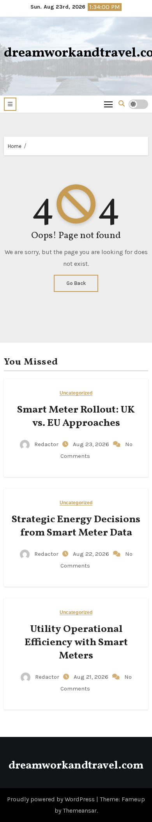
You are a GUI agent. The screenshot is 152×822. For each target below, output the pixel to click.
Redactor (46, 444)
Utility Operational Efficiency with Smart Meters (76, 642)
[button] (10, 104)
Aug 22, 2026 (92, 553)
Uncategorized (76, 393)
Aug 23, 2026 (92, 444)
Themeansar (80, 810)
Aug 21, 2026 (92, 676)
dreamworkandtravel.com (76, 765)
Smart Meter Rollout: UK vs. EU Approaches (76, 416)
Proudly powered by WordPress (51, 799)
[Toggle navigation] (108, 104)
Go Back (76, 283)
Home (14, 146)
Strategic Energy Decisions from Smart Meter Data (76, 526)
